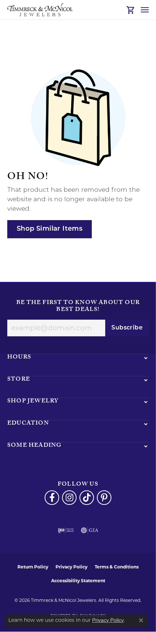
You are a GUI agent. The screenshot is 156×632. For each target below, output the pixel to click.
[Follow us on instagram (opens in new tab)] (69, 497)
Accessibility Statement (78, 580)
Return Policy (32, 567)
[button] (130, 10)
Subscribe (127, 328)
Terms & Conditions (117, 567)
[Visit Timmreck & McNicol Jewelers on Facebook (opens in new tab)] (52, 497)
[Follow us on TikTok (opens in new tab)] (86, 497)
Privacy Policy (71, 567)
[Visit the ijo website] (66, 530)
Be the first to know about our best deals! (78, 307)
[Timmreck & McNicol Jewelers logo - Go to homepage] (40, 10)
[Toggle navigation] (144, 10)
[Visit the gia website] (89, 530)
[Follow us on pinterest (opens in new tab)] (104, 497)
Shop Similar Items (49, 229)
